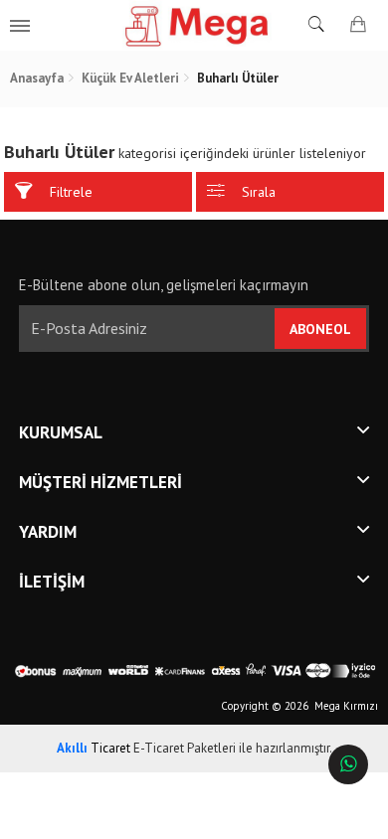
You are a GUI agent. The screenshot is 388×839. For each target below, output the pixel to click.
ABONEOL (320, 329)
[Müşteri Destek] (348, 764)
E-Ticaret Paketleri (184, 748)
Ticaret (93, 748)
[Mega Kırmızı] (194, 25)
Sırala (259, 192)
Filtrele (71, 192)
